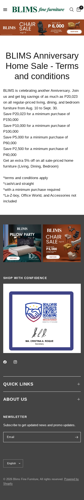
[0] (78, 9)
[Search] (71, 9)
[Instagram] (18, 362)
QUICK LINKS (18, 384)
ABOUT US (15, 399)
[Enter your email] (76, 437)
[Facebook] (8, 362)
